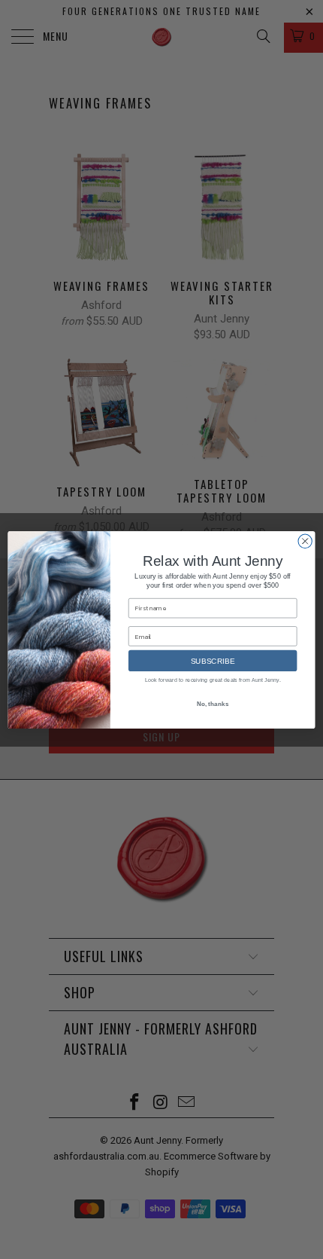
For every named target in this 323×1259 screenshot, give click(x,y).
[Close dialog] (305, 541)
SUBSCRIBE (213, 660)
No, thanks (213, 703)
